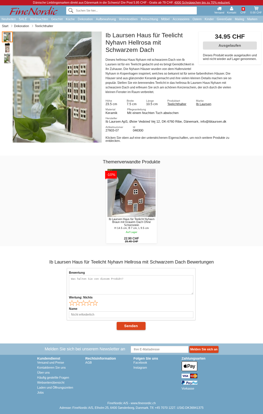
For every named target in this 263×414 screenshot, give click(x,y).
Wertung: (81, 297)
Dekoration (85, 19)
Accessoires (181, 19)
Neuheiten (9, 19)
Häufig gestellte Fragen (53, 377)
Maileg (239, 19)
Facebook (140, 362)
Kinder (209, 19)
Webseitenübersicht (50, 382)
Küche (70, 19)
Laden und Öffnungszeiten (55, 387)
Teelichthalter (176, 104)
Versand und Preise (50, 362)
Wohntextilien (128, 19)
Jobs (40, 392)
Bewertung (77, 272)
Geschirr (57, 19)
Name (73, 308)
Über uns (43, 372)
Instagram (140, 367)
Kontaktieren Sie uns (51, 367)
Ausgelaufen (230, 45)
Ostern (197, 19)
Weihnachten (39, 19)
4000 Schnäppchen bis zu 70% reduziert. (202, 2)
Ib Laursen (203, 104)
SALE (23, 19)
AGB (88, 362)
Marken (252, 19)
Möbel (165, 19)
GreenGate (224, 19)
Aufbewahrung (106, 19)
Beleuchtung (149, 19)
